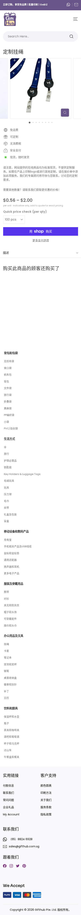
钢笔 (6, 671)
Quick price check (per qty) (25, 212)
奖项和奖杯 (10, 664)
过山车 (8, 750)
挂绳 (6, 644)
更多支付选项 (40, 240)
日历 (6, 698)
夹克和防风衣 (11, 605)
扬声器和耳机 (11, 566)
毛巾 (6, 501)
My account (11, 814)
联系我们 (8, 793)
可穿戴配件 (10, 618)
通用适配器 (10, 560)
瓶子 (6, 723)
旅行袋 (8, 395)
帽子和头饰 (10, 612)
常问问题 (8, 800)
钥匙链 (8, 467)
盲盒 (6, 521)
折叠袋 (8, 401)
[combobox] (40, 36)
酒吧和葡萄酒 (11, 736)
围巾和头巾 (10, 625)
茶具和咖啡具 (11, 730)
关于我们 (46, 800)
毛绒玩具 (9, 480)
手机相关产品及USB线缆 (18, 546)
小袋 (6, 421)
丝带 (6, 507)
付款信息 (8, 785)
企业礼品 (8, 807)
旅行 (6, 453)
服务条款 (46, 807)
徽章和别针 (10, 684)
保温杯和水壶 (11, 716)
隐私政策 (46, 814)
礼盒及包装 (10, 514)
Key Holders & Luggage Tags (22, 474)
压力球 (8, 494)
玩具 (6, 487)
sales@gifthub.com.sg (76, 4)
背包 (6, 381)
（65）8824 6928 (69, 4)
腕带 (6, 591)
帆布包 (8, 374)
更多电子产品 (11, 573)
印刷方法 (46, 793)
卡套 (6, 651)
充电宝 (8, 539)
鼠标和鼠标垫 (11, 553)
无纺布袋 (9, 361)
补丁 (6, 691)
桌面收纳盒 (10, 677)
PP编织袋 (9, 415)
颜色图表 (46, 785)
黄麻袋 (8, 408)
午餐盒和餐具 (11, 757)
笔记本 (8, 657)
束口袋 (8, 368)
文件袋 (8, 388)
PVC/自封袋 (11, 428)
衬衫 (6, 598)
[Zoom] (65, 113)
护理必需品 (10, 460)
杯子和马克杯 (11, 743)
